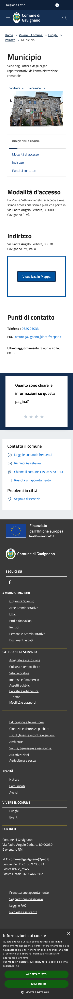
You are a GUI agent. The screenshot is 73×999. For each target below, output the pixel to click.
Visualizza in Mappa (36, 276)
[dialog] (36, 964)
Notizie (14, 779)
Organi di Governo (21, 601)
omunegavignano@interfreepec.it (38, 336)
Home (9, 35)
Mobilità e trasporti (22, 702)
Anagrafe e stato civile (24, 660)
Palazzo (10, 39)
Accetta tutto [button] (36, 974)
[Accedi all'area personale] (57, 5)
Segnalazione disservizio (26, 899)
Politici (14, 627)
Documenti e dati (21, 640)
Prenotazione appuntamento (29, 892)
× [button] (68, 933)
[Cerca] (64, 17)
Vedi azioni (35, 88)
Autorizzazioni (19, 754)
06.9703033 (30, 328)
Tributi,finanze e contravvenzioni (32, 735)
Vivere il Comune (31, 35)
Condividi (14, 88)
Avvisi (13, 792)
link (17, 965)
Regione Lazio (15, 4)
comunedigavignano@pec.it (29, 859)
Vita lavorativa (19, 673)
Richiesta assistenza (23, 912)
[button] (36, 992)
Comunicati (17, 786)
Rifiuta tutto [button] (36, 984)
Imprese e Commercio (24, 679)
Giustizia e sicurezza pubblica (29, 728)
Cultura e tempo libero (24, 666)
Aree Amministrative (23, 607)
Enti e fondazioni (20, 620)
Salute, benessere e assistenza (30, 748)
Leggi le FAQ (17, 905)
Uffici (12, 614)
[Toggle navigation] (8, 17)
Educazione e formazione (26, 722)
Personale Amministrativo (27, 633)
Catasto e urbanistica (24, 691)
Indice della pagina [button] (26, 141)
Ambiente (16, 741)
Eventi (13, 817)
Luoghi (53, 35)
